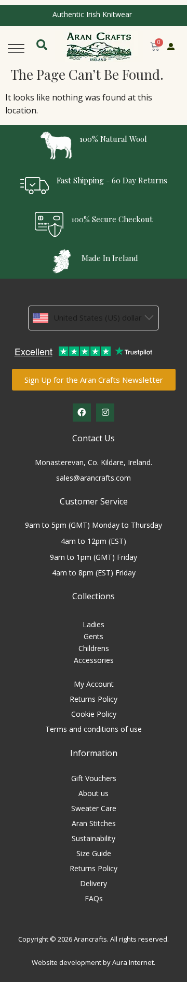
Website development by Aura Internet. (93, 962)
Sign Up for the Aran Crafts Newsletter (93, 379)
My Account (94, 684)
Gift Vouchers (93, 778)
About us (93, 793)
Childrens (93, 648)
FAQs (94, 898)
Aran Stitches (94, 823)
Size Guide (93, 853)
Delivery (93, 883)
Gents (93, 636)
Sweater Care (93, 808)
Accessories (94, 660)
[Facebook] (82, 412)
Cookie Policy (93, 714)
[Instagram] (105, 412)
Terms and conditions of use (93, 729)
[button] (16, 46)
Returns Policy (93, 699)
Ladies (93, 624)
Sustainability (93, 838)
